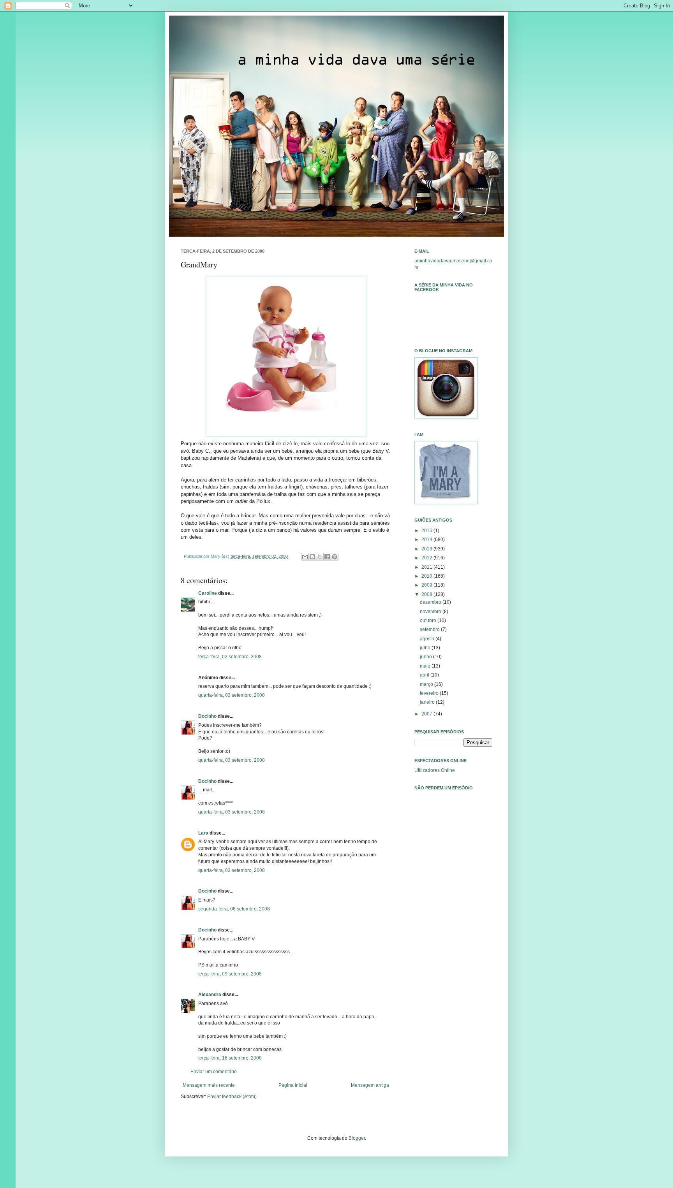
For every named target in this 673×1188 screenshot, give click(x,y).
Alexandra (209, 994)
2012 (427, 558)
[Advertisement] (453, 905)
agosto (427, 638)
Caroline (207, 593)
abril (425, 675)
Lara (203, 833)
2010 (427, 576)
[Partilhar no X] (320, 557)
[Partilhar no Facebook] (327, 557)
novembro (431, 611)
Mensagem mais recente (209, 1085)
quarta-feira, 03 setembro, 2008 (231, 695)
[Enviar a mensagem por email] (305, 557)
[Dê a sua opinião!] (312, 557)
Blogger (357, 1138)
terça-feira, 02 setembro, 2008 (230, 656)
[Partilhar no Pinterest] (334, 557)
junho (426, 656)
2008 (427, 594)
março (427, 684)
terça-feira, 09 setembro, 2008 (230, 974)
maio (426, 666)
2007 (427, 714)
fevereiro (430, 693)
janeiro (428, 702)
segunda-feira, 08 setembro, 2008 (234, 909)
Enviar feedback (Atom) (232, 1096)
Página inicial (292, 1085)
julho (426, 647)
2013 (427, 549)
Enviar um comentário (213, 1071)
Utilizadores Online (434, 770)
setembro (430, 629)
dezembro (431, 602)
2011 (427, 567)
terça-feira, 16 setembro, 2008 (230, 1058)
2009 (427, 585)
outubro (428, 620)
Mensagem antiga (370, 1085)
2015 (427, 530)
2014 (427, 539)
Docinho (207, 716)
